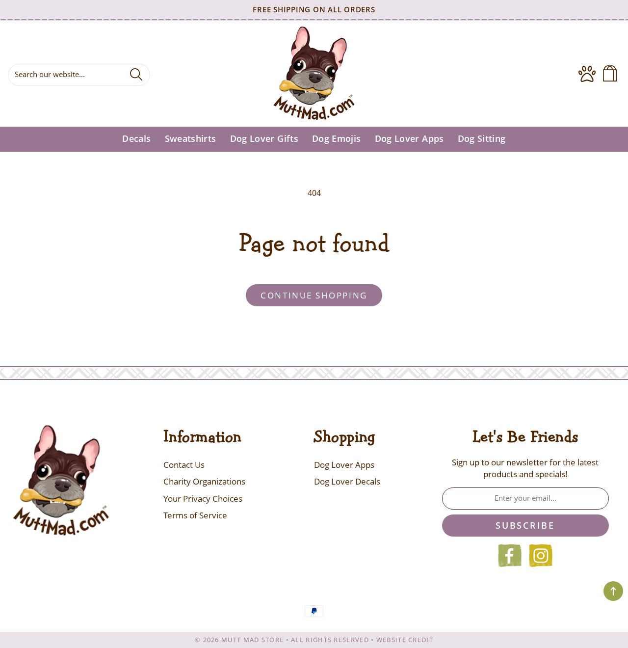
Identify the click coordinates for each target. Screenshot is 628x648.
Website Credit (404, 639)
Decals (136, 138)
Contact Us (184, 464)
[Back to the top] (613, 591)
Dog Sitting (482, 138)
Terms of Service (195, 515)
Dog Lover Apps (409, 138)
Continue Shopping (314, 295)
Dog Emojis (336, 138)
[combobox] (79, 75)
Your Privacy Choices (202, 498)
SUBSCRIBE (525, 525)
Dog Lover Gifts (264, 138)
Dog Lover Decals (347, 481)
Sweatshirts (190, 138)
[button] (612, 74)
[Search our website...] (136, 74)
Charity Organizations (204, 481)
